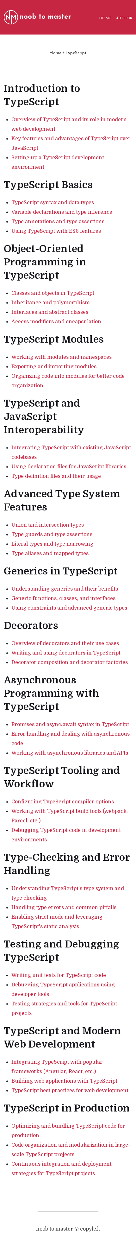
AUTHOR (124, 18)
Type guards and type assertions (51, 534)
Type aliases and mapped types (50, 553)
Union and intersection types (47, 525)
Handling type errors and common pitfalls (63, 907)
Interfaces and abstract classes (49, 312)
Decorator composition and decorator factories (69, 662)
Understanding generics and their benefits (64, 589)
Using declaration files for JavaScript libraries (68, 467)
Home (55, 53)
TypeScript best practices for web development (69, 1090)
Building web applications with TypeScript (64, 1081)
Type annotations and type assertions (57, 222)
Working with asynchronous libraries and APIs (69, 753)
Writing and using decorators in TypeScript (66, 653)
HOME (105, 18)
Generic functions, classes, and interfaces (63, 598)
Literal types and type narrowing (52, 544)
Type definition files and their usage (56, 476)
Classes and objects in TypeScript (52, 293)
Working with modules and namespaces (61, 357)
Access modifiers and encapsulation (56, 322)
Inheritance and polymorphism (50, 303)
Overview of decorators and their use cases (65, 643)
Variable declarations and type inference (61, 212)
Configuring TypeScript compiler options (62, 802)
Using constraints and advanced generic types (69, 608)
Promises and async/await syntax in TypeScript (70, 724)
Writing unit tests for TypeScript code (58, 975)
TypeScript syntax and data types (52, 203)
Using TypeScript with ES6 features (56, 231)
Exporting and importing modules (53, 367)
